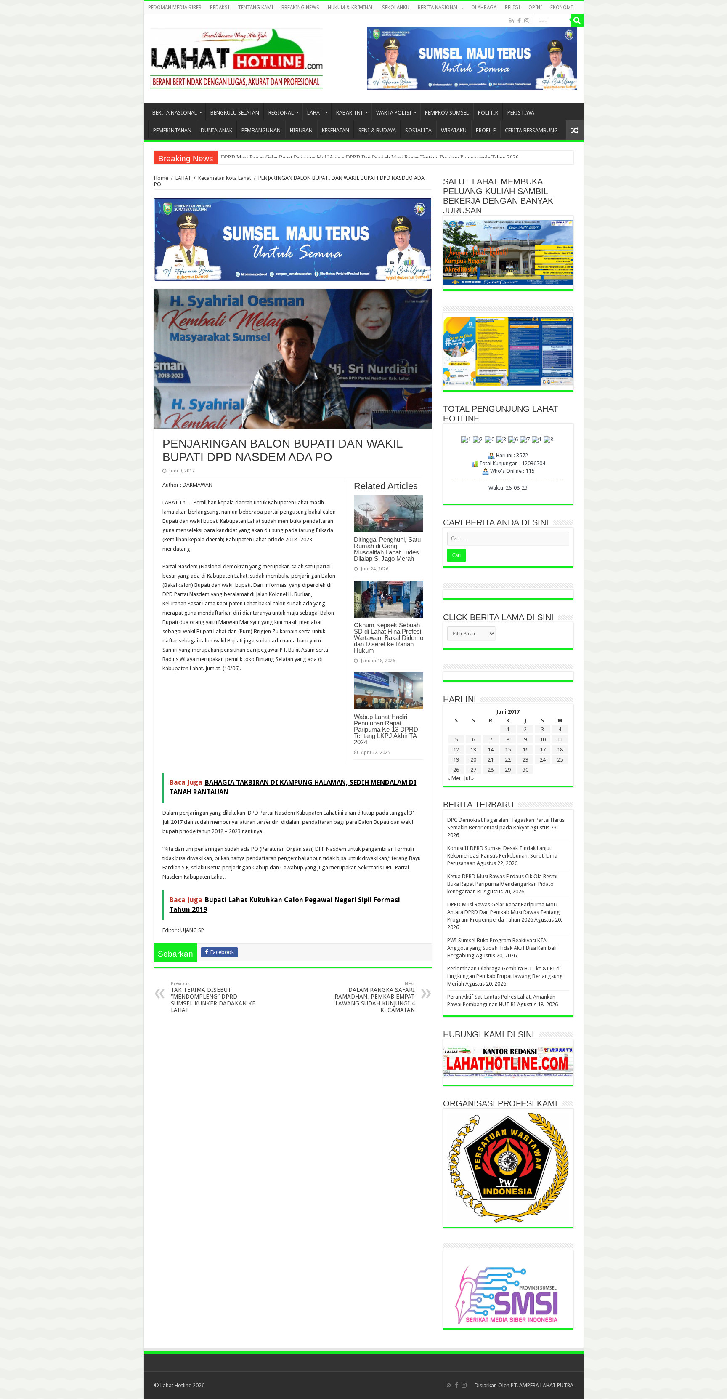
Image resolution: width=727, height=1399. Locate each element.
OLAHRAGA (483, 8)
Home (161, 178)
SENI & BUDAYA (377, 130)
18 (560, 749)
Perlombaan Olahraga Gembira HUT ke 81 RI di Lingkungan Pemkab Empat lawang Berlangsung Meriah (340, 157)
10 (543, 739)
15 (508, 749)
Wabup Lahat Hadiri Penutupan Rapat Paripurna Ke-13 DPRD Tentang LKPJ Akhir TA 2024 (386, 729)
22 (508, 760)
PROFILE (486, 130)
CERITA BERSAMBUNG (531, 130)
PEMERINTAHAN (172, 130)
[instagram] (526, 21)
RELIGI (512, 8)
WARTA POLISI (393, 112)
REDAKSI (219, 8)
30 (525, 770)
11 (560, 739)
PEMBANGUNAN (261, 130)
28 (491, 770)
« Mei (453, 778)
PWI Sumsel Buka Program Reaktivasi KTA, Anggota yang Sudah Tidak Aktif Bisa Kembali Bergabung (502, 948)
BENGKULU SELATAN (234, 112)
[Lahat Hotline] (236, 57)
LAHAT (315, 112)
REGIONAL (281, 112)
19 (456, 760)
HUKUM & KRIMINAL (351, 8)
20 (473, 760)
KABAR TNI (349, 112)
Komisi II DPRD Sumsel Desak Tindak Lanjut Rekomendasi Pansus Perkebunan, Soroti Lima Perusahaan (502, 855)
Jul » (469, 778)
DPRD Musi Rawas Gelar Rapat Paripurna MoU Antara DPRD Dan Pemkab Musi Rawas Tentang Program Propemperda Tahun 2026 (503, 912)
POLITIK (488, 112)
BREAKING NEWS (300, 8)
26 (456, 770)
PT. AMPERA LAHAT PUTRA (542, 1385)
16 (525, 749)
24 (543, 760)
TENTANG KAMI (255, 8)
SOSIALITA (418, 130)
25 (560, 760)
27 (473, 770)
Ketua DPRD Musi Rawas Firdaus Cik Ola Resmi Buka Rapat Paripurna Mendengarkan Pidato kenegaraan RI (502, 884)
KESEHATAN (335, 130)
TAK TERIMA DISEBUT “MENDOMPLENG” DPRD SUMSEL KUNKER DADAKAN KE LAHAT (213, 997)
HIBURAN (301, 130)
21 (491, 760)
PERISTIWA (520, 112)
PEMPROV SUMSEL (447, 112)
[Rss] (512, 21)
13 (473, 749)
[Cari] (577, 20)
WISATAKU (454, 130)
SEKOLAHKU (395, 8)
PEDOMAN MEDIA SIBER (175, 8)
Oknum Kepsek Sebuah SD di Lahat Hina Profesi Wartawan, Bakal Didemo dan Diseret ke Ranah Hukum (388, 637)
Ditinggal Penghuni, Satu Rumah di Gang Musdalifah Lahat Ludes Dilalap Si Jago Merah (387, 549)
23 (525, 760)
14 (491, 749)
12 (456, 749)
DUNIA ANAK (216, 130)
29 (508, 770)
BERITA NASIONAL (438, 8)
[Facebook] (519, 21)
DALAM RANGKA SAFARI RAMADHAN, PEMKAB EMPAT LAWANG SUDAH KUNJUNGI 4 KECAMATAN (374, 997)
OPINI (535, 8)
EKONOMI (561, 8)
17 (543, 749)
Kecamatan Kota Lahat (224, 178)
